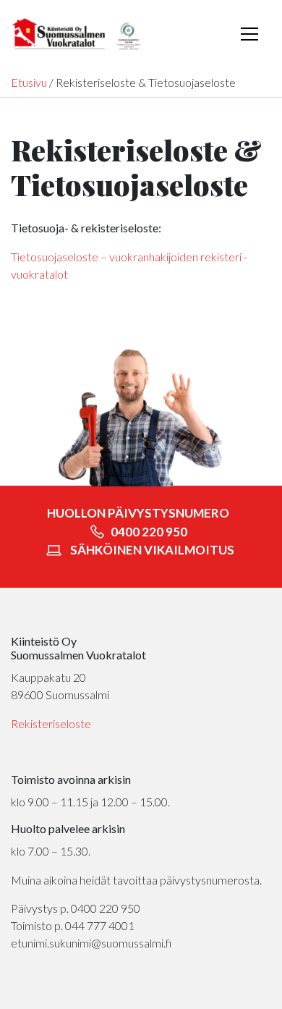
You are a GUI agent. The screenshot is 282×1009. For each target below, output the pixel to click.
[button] (249, 34)
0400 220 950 (147, 531)
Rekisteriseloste (51, 723)
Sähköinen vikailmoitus (152, 549)
